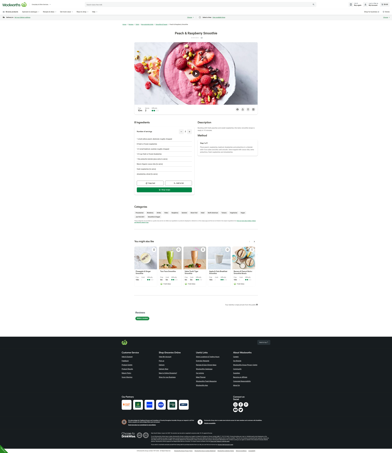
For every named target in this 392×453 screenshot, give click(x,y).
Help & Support (127, 357)
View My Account (165, 357)
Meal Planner (200, 377)
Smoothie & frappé (161, 24)
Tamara (224, 213)
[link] (197, 38)
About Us (236, 385)
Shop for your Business (167, 377)
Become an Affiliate (240, 377)
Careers (236, 357)
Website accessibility (209, 423)
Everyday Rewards (202, 361)
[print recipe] (237, 109)
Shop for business (370, 12)
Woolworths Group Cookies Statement (205, 451)
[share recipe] (243, 109)
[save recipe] (248, 109)
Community (237, 369)
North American (213, 213)
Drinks (159, 213)
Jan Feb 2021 (140, 217)
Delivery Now (163, 369)
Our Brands (237, 361)
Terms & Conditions (241, 451)
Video (166, 213)
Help (93, 12)
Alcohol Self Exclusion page (225, 444)
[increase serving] (189, 131)
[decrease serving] (181, 131)
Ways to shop (81, 12)
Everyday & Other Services (40, 4)
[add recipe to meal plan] (253, 109)
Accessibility (251, 451)
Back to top (263, 342)
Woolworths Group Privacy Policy (183, 451)
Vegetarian (233, 213)
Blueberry (150, 213)
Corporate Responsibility (242, 381)
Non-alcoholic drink (147, 24)
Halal (202, 213)
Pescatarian (140, 213)
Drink (137, 24)
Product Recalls (127, 369)
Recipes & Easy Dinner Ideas (206, 365)
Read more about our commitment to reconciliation (142, 425)
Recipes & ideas (48, 12)
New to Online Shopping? (168, 373)
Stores (387, 12)
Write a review (143, 319)
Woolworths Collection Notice (226, 451)
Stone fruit (194, 213)
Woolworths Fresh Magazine (206, 381)
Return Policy (126, 373)
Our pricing (200, 373)
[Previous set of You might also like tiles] (249, 241)
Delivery (162, 365)
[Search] (313, 4)
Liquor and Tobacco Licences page (219, 441)
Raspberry (175, 213)
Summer (184, 213)
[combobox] (200, 4)
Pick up (161, 361)
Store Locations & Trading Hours (207, 357)
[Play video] (196, 73)
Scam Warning (127, 377)
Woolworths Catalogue (204, 369)
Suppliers (236, 373)
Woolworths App (202, 385)
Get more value (65, 12)
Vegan (243, 213)
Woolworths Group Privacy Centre (245, 365)
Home (124, 24)
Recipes (131, 24)
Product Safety (127, 365)
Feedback (125, 361)
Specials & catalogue (29, 12)
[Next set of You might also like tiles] (254, 241)
